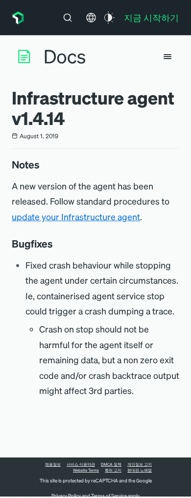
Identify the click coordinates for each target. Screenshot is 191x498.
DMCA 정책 (111, 464)
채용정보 (53, 464)
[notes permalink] (44, 164)
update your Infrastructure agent (76, 216)
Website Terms (86, 470)
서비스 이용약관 (81, 464)
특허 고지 (113, 470)
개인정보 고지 (139, 464)
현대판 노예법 (139, 470)
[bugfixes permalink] (58, 243)
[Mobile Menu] (167, 56)
